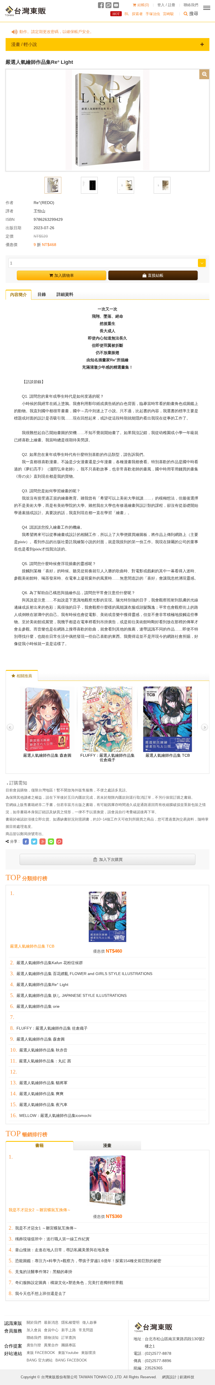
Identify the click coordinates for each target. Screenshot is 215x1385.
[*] (107, 119)
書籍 (39, 1145)
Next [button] (204, 727)
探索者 (137, 14)
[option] (107, 119)
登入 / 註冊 (166, 5)
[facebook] (100, 5)
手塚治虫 (153, 14)
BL (127, 14)
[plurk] (108, 5)
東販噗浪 (88, 1353)
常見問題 (86, 1330)
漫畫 (107, 1145)
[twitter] (34, 841)
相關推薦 (24, 676)
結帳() (143, 5)
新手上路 (68, 1330)
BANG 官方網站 (40, 1360)
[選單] (207, 8)
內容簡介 (18, 294)
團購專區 (68, 1345)
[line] (51, 841)
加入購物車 (64, 275)
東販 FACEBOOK (41, 1353)
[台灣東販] (25, 11)
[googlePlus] (42, 841)
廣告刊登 (34, 1345)
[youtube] (116, 5)
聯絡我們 (191, 5)
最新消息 (51, 1322)
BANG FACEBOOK (71, 1360)
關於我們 (34, 1322)
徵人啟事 (89, 1322)
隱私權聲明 (70, 1322)
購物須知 (51, 1337)
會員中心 (51, 1330)
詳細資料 (65, 294)
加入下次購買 (111, 859)
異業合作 (51, 1345)
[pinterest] (59, 841)
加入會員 (34, 1330)
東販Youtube (68, 1353)
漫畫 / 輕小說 (24, 44)
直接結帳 (155, 275)
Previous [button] (10, 727)
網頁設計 (169, 1377)
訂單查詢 (68, 1337)
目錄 (42, 294)
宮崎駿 (168, 14)
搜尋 (193, 13)
